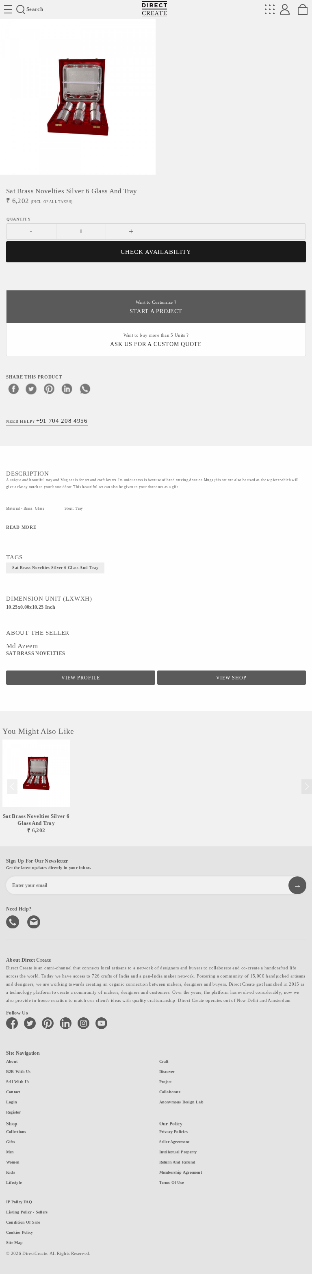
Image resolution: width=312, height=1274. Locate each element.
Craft (164, 1061)
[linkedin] (67, 388)
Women (13, 1162)
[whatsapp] (85, 388)
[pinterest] (49, 388)
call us (13, 921)
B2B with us (18, 1071)
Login (11, 1102)
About (11, 1061)
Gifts (10, 1142)
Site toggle (8, 9)
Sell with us (18, 1081)
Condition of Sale (23, 1222)
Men (10, 1152)
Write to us (34, 921)
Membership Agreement (180, 1172)
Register (13, 1112)
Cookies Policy (19, 1232)
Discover (167, 1071)
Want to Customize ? (156, 307)
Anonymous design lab (181, 1102)
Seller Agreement (174, 1142)
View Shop (231, 677)
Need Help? (47, 420)
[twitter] (31, 388)
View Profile (80, 677)
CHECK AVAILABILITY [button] (156, 252)
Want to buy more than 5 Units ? (156, 340)
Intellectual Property (178, 1152)
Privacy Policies (173, 1131)
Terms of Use (171, 1182)
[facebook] (13, 388)
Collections (16, 1131)
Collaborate (169, 1092)
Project (165, 1081)
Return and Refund (177, 1162)
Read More (21, 527)
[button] (306, 787)
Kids (10, 1172)
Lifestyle (14, 1182)
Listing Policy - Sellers (27, 1212)
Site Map (14, 1242)
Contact (13, 1092)
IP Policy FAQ (19, 1202)
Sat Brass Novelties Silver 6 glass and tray (55, 567)
